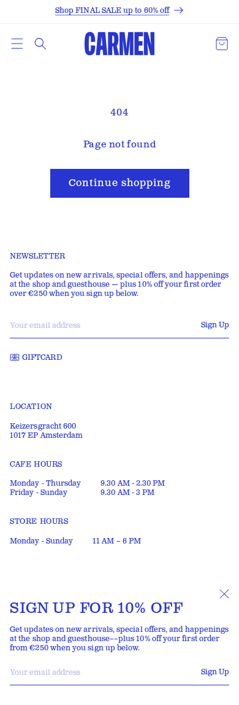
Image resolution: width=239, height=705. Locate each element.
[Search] (40, 43)
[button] (17, 43)
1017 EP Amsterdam (46, 435)
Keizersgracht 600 (43, 426)
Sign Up (215, 672)
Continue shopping (120, 183)
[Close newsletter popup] (224, 594)
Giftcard (42, 357)
